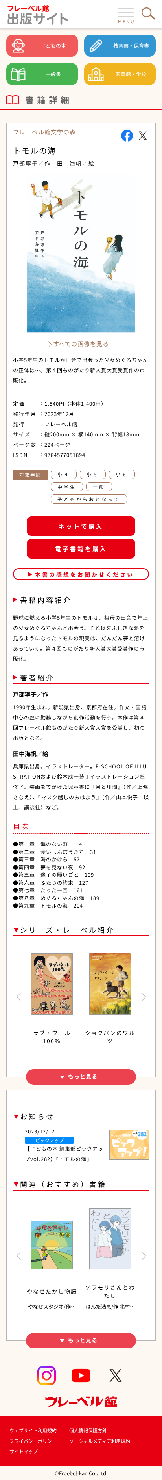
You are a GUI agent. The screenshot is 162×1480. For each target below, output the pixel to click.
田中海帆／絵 (76, 163)
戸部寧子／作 (32, 163)
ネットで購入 (81, 526)
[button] (18, 997)
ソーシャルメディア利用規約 (99, 1440)
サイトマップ (23, 1451)
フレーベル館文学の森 (44, 132)
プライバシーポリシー (33, 1440)
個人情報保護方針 (88, 1430)
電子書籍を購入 (81, 548)
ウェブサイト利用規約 (33, 1430)
